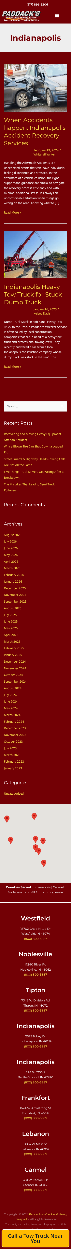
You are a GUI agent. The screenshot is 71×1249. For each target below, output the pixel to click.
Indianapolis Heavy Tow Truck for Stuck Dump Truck (33, 294)
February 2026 (14, 575)
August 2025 (12, 608)
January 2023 (13, 768)
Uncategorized (14, 793)
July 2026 (10, 541)
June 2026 (11, 548)
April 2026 (11, 561)
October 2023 (13, 741)
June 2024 (11, 701)
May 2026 (11, 555)
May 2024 (11, 708)
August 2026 (12, 535)
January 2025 (13, 655)
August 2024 (12, 688)
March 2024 (12, 715)
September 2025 (15, 601)
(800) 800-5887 (35, 939)
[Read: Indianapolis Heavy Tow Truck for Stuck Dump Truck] (35, 254)
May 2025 (11, 628)
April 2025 (11, 635)
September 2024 (15, 681)
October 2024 (13, 675)
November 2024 (15, 668)
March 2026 (12, 568)
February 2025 (14, 648)
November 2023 (15, 735)
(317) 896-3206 (37, 4)
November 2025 (15, 595)
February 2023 (14, 761)
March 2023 (12, 755)
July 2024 (10, 695)
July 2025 (10, 615)
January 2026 (13, 581)
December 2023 (15, 728)
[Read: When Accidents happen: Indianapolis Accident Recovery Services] (35, 87)
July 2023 (10, 748)
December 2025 (15, 588)
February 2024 (14, 721)
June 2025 (11, 621)
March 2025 (12, 641)
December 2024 (15, 661)
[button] (57, 16)
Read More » (12, 212)
